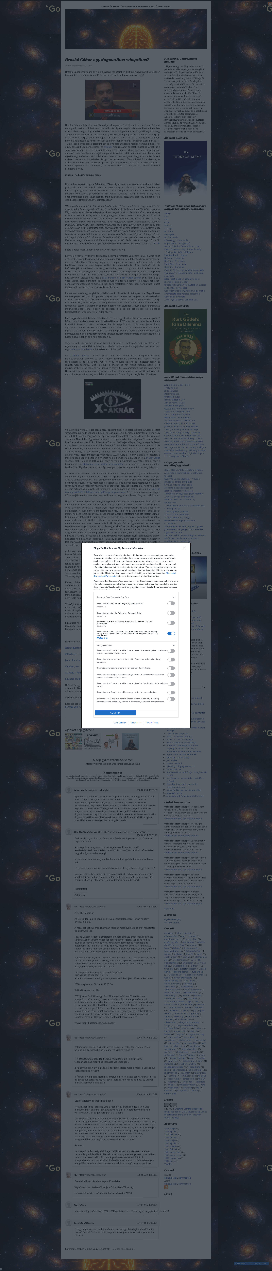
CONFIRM (115, 713)
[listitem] (136, 597)
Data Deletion (120, 723)
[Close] (185, 548)
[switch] (171, 603)
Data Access (136, 723)
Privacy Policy (152, 723)
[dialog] (136, 635)
